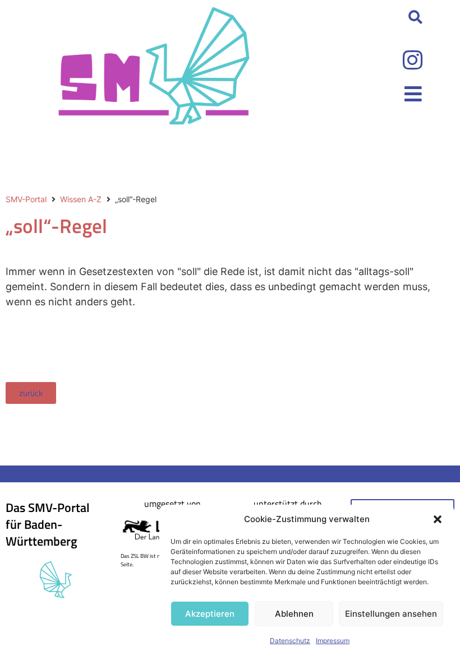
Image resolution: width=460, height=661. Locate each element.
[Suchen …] (415, 18)
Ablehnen (294, 613)
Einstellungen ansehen (391, 613)
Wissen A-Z (81, 199)
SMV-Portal (26, 199)
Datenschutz (290, 640)
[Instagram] (412, 59)
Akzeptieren (209, 613)
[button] (437, 519)
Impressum (332, 640)
